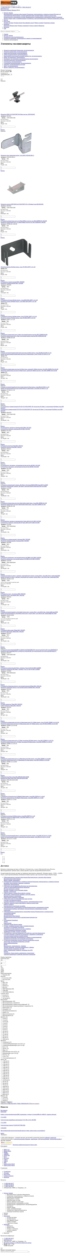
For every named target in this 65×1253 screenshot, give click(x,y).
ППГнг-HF (7, 1155)
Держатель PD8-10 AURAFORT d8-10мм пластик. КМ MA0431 (18, 114)
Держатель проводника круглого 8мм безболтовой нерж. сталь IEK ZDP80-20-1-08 (23, 504)
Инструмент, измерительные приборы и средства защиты (19, 894)
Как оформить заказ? (28, 22)
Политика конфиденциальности (21, 1144)
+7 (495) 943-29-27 (6, 7)
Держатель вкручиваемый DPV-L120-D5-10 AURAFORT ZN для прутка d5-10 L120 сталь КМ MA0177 (28, 651)
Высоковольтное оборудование (12, 878)
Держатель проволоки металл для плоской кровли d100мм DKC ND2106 (20, 687)
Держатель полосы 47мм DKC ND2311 (11, 447)
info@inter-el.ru (5, 8)
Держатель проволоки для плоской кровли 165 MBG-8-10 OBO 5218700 (20, 559)
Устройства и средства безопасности (37, 18)
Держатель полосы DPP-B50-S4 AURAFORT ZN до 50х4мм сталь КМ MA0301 (22, 204)
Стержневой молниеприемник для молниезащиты (17, 63)
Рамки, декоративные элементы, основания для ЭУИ (18, 950)
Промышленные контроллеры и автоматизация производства (20, 917)
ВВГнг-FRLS (7, 1151)
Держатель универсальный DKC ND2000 (12, 283)
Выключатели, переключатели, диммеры (15, 946)
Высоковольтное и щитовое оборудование (15, 14)
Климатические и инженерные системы (14, 17)
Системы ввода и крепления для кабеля (14, 906)
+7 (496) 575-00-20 (16, 7)
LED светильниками (43, 1139)
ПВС (5, 1162)
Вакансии (41, 25)
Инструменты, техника (19, 15)
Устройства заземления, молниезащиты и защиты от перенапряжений (23, 937)
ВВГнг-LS (6, 1149)
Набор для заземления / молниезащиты (14, 57)
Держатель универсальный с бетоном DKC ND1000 (15, 541)
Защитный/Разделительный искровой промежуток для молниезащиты (23, 56)
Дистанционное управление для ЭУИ (14, 948)
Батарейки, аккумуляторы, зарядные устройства (17, 883)
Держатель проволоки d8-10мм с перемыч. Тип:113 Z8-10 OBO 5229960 (20, 669)
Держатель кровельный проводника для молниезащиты (19, 50)
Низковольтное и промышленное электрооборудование (41, 17)
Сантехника (7, 910)
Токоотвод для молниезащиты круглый (14, 64)
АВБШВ (6, 1154)
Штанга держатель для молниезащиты (14, 67)
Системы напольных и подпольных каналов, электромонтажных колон (23, 901)
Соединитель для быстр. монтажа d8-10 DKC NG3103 (15, 429)
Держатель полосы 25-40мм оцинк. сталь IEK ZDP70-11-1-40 (17, 817)
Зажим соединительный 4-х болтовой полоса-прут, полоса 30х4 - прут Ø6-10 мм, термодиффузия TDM (28, 613)
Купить (3, 129)
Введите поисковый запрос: (8, 1250)
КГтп (5, 1156)
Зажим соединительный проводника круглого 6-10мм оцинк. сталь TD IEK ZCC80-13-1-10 (25, 354)
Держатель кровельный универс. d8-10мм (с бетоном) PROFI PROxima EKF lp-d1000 (24, 486)
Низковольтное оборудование (12, 916)
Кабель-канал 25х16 (9, 1164)
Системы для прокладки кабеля (12, 900)
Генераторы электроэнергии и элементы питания (40, 14)
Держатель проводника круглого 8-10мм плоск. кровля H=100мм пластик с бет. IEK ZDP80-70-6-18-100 (29, 370)
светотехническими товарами (22, 1139)
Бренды (6, 20)
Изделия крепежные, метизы (11, 888)
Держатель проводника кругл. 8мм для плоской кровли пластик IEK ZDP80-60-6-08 (23, 336)
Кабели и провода (9, 904)
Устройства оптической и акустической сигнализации (18, 938)
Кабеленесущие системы (32, 15)
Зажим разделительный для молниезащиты (15, 53)
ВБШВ (6, 1152)
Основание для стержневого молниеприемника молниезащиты (21, 59)
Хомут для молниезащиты (11, 66)
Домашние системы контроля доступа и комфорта (17, 928)
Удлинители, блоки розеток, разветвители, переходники (19, 953)
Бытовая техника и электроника (12, 896)
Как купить (7, 21)
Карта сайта (34, 1144)
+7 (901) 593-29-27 (26, 7)
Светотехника (7, 923)
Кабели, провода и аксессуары (48, 15)
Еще (5, 28)
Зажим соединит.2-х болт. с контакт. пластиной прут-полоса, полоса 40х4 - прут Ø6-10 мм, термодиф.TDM (30, 577)
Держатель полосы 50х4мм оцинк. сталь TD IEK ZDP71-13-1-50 (18, 318)
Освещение (59, 17)
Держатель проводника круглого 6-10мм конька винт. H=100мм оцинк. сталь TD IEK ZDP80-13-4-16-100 (29, 723)
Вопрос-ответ (13, 25)
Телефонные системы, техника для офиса (15, 931)
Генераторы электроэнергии (11, 884)
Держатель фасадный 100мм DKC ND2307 (12, 631)
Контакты (6, 27)
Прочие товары (8, 18)
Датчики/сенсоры (8, 914)
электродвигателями (55, 1139)
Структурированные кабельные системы (15, 930)
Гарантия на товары (49, 22)
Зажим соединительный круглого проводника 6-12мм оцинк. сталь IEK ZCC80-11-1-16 (24, 388)
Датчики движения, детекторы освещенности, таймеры (19, 947)
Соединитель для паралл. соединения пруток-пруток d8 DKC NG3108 (20, 466)
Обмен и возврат (39, 22)
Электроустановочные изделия (55, 18)
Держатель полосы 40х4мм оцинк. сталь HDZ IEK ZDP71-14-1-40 (18, 301)
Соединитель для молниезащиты (13, 61)
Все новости (4, 1110)
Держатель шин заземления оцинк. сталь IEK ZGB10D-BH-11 (17, 155)
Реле (5, 918)
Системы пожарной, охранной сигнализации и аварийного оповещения (23, 934)
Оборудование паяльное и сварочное (14, 897)
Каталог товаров (8, 12)
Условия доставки (8, 22)
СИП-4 (6, 1161)
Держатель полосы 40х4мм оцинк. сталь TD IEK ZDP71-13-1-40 (18, 267)
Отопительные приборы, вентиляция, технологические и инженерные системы (25, 908)
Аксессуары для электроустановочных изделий (16, 941)
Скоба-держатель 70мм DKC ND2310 (11, 705)
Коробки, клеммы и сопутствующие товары (16, 890)
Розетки (6, 951)
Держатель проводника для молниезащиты (15, 51)
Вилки (5, 944)
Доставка (6, 1173)
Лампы (6, 921)
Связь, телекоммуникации (19, 18)
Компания (6, 24)
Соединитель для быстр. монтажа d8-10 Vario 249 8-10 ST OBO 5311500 (20, 522)
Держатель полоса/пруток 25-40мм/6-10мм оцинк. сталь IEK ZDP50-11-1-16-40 (22, 798)
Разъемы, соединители (10, 891)
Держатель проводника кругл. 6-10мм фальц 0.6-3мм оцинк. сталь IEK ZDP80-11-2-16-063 (25, 760)
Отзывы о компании (23, 25)
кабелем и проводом (50, 1137)
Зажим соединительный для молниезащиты (15, 54)
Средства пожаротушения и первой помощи (16, 936)
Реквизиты (7, 25)
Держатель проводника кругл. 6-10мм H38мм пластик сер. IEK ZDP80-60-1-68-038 (23, 222)
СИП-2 (6, 1159)
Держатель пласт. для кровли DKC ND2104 (12, 595)
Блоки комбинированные (11, 943)
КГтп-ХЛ (6, 1158)
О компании (7, 1171)
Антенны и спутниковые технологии (14, 927)
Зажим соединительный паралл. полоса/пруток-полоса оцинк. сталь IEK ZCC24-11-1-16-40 (25, 837)
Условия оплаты (18, 22)
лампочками (34, 1139)
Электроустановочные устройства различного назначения (19, 954)
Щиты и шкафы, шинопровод (12, 880)
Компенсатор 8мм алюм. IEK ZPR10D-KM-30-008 (14, 778)
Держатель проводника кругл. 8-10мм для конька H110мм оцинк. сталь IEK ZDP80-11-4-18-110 (26, 742)
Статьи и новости (34, 25)
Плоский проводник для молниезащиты (15, 60)
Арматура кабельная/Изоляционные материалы (16, 887)
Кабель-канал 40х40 (9, 1165)
